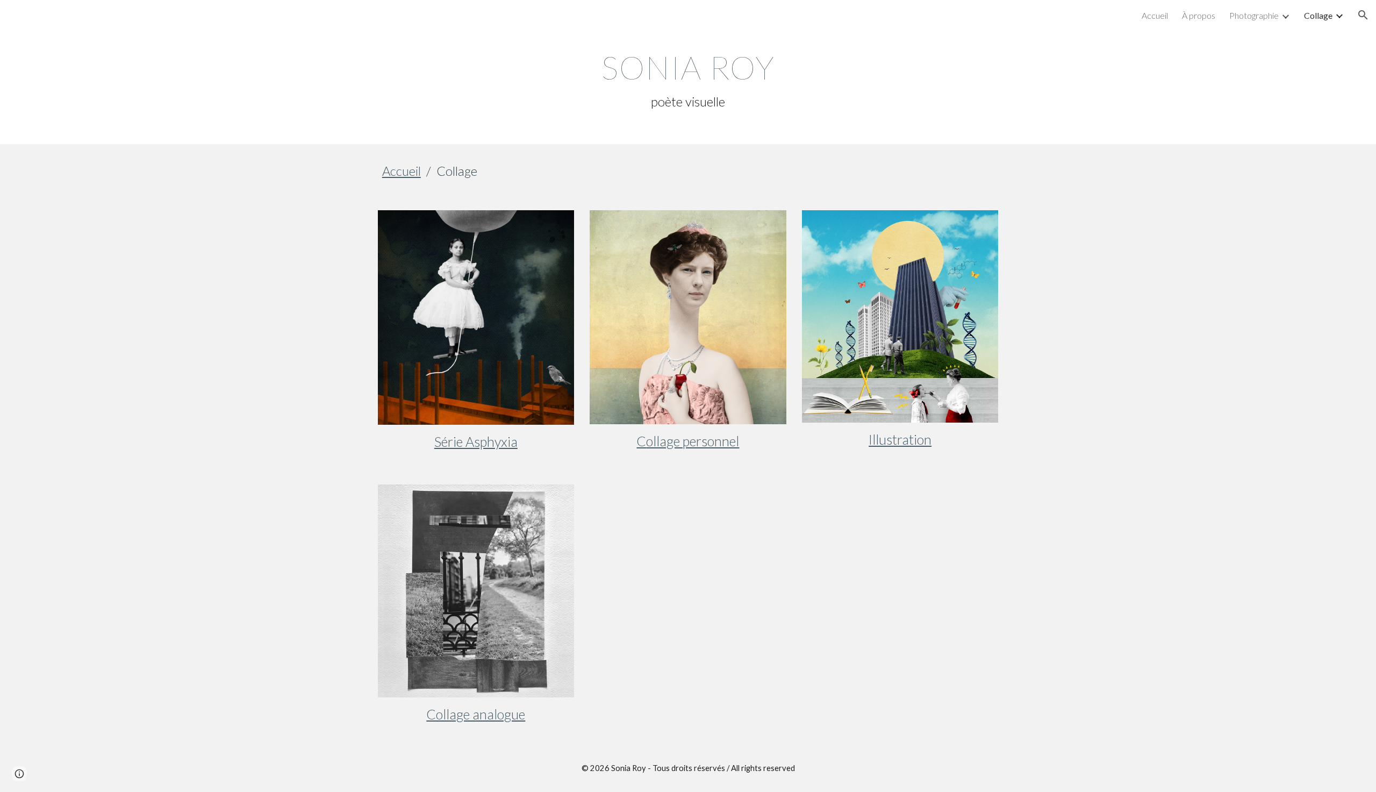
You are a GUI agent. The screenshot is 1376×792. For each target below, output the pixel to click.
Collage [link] (1318, 15)
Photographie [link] (1254, 15)
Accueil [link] (1155, 15)
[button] (1363, 15)
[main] (688, 79)
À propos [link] (1198, 15)
